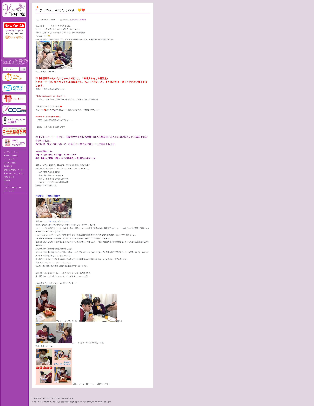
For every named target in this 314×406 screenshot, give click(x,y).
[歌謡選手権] (14, 135)
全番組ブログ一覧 (10, 156)
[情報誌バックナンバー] (14, 146)
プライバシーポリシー (12, 188)
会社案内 (7, 180)
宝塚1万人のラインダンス (14, 173)
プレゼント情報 (10, 163)
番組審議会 (8, 166)
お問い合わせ (9, 177)
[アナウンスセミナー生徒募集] (14, 124)
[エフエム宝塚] (14, 19)
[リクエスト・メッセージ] (14, 92)
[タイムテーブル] (14, 81)
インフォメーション (11, 152)
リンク (6, 184)
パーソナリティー (10, 159)
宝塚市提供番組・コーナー (14, 170)
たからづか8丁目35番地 (78, 20)
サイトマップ (9, 191)
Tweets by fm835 (14, 197)
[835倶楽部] (14, 113)
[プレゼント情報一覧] (14, 102)
